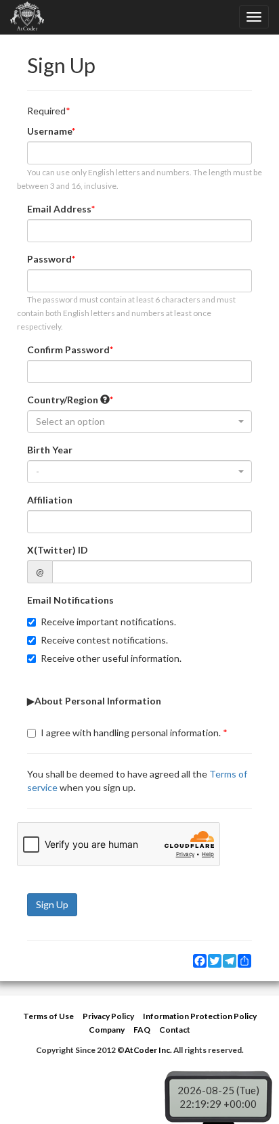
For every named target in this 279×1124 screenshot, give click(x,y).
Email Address (59, 209)
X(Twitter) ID (57, 550)
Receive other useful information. (111, 658)
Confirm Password (68, 349)
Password (49, 259)
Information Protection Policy (200, 1016)
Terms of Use (48, 1016)
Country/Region (63, 399)
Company (107, 1030)
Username (49, 131)
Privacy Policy (108, 1016)
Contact (174, 1030)
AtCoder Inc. (148, 1050)
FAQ (141, 1030)
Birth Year (49, 449)
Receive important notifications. (108, 621)
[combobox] (139, 421)
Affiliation (49, 499)
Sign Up (52, 904)
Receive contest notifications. (104, 640)
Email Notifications (70, 600)
